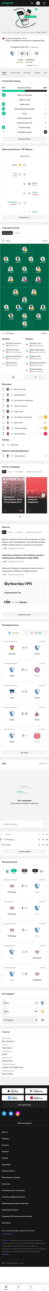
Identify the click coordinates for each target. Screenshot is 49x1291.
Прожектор (6, 1184)
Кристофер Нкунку (38, 350)
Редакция (5, 1139)
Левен (15, 176)
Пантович (13, 204)
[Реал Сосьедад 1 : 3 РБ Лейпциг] (31, 62)
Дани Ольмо (36, 356)
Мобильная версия (24, 1123)
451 (5, 561)
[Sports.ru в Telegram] (4, 1114)
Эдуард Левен (13, 365)
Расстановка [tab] (7, 233)
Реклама (5, 1158)
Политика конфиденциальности (13, 1197)
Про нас (5, 1132)
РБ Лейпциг (30, 60)
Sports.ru (7, 1240)
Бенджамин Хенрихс (39, 363)
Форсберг (35, 194)
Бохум (20, 60)
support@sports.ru (8, 1234)
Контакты (5, 1145)
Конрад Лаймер (37, 369)
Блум (15, 173)
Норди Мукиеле (37, 365)
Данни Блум (12, 363)
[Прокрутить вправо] (43, 495)
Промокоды (6, 1223)
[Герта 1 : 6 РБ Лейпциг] (30, 62)
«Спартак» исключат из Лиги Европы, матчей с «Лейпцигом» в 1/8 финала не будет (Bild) (23, 556)
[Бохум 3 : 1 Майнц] (17, 62)
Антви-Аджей (12, 202)
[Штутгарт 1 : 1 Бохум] (22, 62)
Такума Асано (13, 346)
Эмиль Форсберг (38, 371)
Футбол (10, 32)
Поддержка (6, 1164)
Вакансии (5, 1151)
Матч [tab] (4, 72)
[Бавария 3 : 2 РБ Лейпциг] (26, 62)
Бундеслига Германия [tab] (34, 532)
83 (5, 575)
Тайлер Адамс (37, 359)
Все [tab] (4, 532)
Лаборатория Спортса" (10, 1210)
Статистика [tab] (15, 72)
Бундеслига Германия (28, 32)
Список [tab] (17, 233)
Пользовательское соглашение (13, 1190)
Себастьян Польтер (15, 352)
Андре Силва (36, 343)
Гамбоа (14, 165)
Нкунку (30, 65)
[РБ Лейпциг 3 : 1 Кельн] (27, 62)
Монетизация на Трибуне (11, 1177)
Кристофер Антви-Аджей (16, 356)
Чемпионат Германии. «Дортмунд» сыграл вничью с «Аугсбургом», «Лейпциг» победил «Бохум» (23, 569)
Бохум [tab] (10, 532)
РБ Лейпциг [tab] (19, 532)
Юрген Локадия (13, 350)
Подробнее (5, 1254)
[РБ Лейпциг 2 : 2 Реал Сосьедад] (29, 62)
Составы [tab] (27, 72)
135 (5, 548)
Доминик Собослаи (38, 352)
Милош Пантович (14, 359)
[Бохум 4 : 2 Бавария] (21, 62)
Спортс (4, 32)
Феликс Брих (7, 1061)
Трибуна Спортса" (8, 1171)
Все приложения (24, 1105)
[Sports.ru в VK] (11, 1114)
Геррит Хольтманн (14, 343)
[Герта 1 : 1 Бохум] (19, 62)
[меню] (44, 3)
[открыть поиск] (32, 3)
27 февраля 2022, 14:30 (20, 47)
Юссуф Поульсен (38, 346)
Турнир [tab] (37, 72)
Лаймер (35, 192)
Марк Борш (18, 1067)
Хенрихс (35, 65)
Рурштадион (7, 1048)
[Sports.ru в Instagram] (18, 1114)
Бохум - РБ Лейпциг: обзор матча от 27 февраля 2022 (41, 32)
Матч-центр (17, 32)
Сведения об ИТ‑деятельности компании (17, 1216)
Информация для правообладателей (15, 1203)
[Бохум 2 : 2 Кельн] (18, 62)
